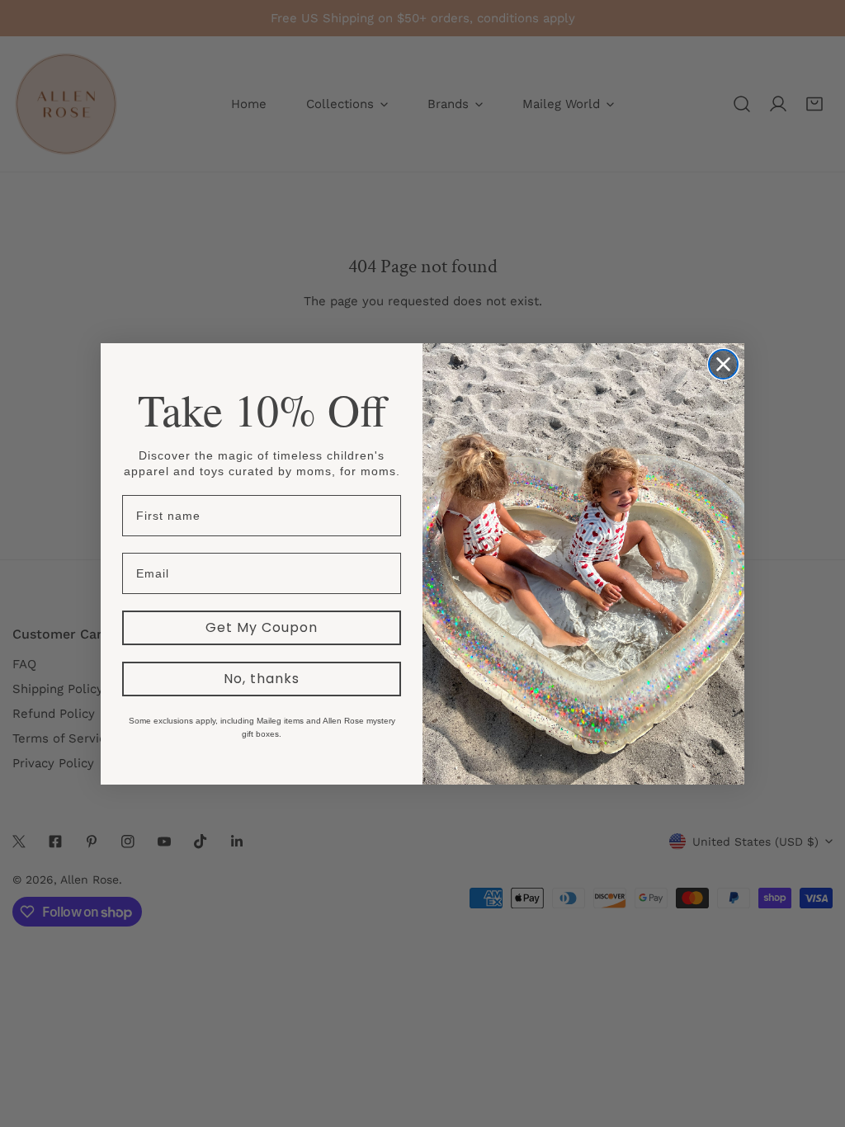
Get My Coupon (261, 627)
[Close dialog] (723, 364)
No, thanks (262, 678)
